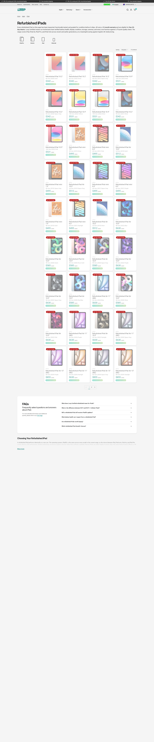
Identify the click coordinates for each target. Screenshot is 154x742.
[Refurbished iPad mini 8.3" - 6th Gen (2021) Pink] (102, 134)
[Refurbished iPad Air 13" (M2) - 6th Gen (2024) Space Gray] (102, 357)
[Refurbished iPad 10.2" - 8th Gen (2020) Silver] (78, 63)
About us (19, 4)
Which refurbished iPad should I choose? (74, 426)
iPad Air (32, 32)
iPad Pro (39, 32)
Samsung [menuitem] (69, 10)
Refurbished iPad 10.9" (124, 77)
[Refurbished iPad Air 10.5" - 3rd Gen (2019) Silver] (102, 208)
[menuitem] (20, 4)
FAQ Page (39, 415)
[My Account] (131, 9)
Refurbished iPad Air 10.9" (123, 223)
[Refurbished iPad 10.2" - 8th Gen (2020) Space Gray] (55, 98)
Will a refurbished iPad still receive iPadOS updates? (77, 412)
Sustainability (26, 4)
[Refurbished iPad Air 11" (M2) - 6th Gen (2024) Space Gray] (125, 320)
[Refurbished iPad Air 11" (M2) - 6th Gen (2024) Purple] (78, 320)
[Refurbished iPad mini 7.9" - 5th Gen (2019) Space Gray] (55, 171)
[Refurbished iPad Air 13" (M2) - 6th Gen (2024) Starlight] (125, 357)
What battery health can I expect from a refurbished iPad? (79, 417)
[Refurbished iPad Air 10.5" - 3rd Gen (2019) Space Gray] (78, 171)
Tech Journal (35, 4)
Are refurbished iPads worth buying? (72, 421)
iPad (27, 32)
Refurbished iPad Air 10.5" (123, 149)
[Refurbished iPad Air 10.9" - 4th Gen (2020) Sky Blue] (78, 283)
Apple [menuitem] (60, 10)
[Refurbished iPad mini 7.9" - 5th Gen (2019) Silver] (78, 134)
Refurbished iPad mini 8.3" (100, 149)
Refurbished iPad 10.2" (54, 77)
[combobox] (129, 4)
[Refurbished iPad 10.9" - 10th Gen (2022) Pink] (55, 134)
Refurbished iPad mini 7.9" (77, 149)
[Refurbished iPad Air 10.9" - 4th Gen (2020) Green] (55, 246)
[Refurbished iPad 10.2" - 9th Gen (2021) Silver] (125, 98)
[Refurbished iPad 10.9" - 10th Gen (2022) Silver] (102, 98)
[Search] (127, 9)
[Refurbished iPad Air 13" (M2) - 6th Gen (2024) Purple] (55, 357)
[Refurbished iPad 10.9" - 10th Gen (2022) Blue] (125, 63)
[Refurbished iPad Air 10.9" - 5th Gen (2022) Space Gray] (55, 283)
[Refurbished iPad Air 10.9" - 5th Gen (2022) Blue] (125, 208)
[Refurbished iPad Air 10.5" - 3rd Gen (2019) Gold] (125, 134)
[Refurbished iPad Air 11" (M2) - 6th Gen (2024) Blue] (102, 283)
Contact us (46, 4)
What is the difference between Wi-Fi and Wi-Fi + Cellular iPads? (81, 408)
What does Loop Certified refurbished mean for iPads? (78, 403)
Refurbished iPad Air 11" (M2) (101, 298)
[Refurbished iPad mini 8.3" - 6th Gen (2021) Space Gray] (102, 171)
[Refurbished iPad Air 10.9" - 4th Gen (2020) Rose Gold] (78, 246)
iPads (28, 16)
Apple (23, 16)
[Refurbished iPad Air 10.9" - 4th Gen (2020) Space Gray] (102, 246)
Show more (20, 449)
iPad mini (48, 32)
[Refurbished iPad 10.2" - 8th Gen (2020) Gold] (55, 63)
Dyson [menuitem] (78, 10)
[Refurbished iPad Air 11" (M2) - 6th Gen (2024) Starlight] (78, 357)
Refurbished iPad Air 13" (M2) (55, 372)
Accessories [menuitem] (87, 10)
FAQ (41, 4)
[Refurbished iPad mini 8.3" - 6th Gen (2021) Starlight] (78, 208)
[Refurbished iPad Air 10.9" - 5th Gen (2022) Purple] (125, 246)
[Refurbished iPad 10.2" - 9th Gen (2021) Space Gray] (102, 63)
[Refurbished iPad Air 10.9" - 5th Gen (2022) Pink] (55, 320)
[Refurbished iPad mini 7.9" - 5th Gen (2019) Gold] (55, 208)
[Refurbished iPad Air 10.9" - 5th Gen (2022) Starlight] (102, 320)
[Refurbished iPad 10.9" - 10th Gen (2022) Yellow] (78, 98)
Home (18, 16)
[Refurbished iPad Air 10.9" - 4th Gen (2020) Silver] (125, 283)
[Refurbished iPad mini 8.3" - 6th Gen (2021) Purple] (125, 171)
